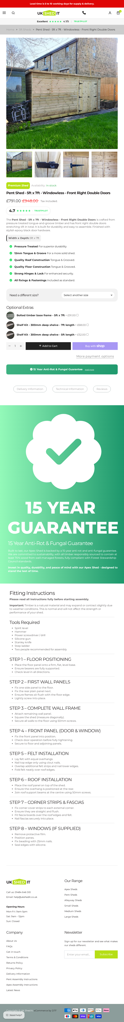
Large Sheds (71, 916)
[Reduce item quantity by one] (9, 346)
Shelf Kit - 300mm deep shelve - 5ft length (45, 334)
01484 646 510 (23, 892)
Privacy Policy (14, 968)
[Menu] (4, 12)
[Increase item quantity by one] (20, 346)
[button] (13, 13)
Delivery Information (30, 389)
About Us (11, 940)
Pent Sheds (70, 894)
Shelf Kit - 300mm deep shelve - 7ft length (45, 325)
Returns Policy (14, 962)
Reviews (102, 389)
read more (89, 369)
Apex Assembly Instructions (22, 984)
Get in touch (13, 951)
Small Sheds (71, 905)
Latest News (13, 990)
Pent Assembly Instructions (21, 979)
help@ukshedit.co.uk (25, 897)
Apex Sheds (70, 889)
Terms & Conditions (17, 957)
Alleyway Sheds (73, 900)
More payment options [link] (95, 356)
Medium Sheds (72, 911)
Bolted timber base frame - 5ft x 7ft (41, 315)
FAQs (9, 946)
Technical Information (70, 389)
